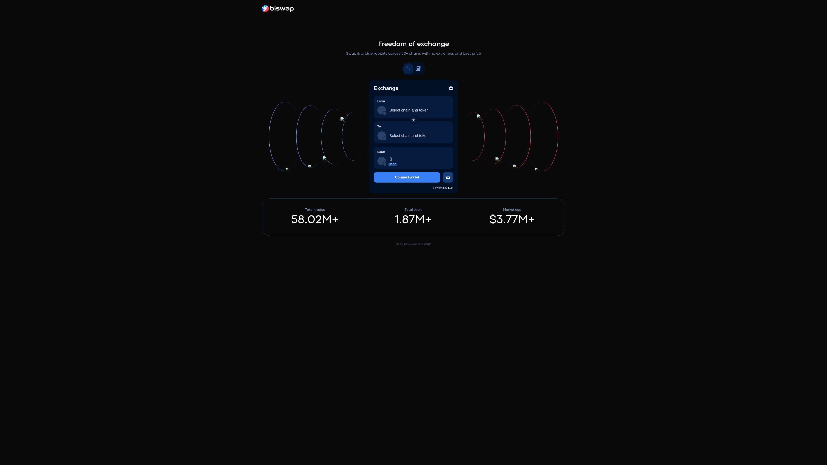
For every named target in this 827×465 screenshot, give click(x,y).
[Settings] (451, 88)
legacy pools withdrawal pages (413, 244)
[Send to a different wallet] (448, 177)
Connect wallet (407, 177)
